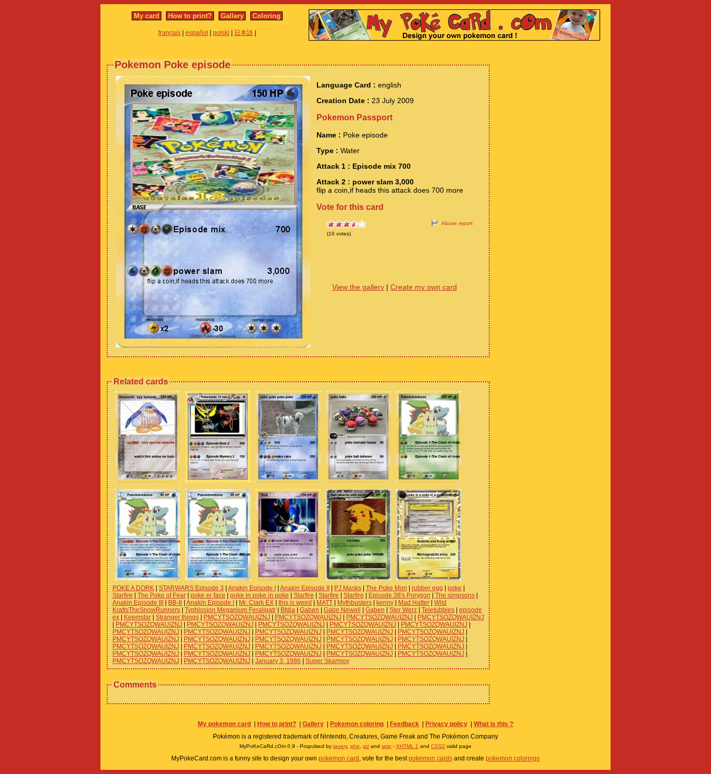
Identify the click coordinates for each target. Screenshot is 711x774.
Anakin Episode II (304, 588)
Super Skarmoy (327, 661)
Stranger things (177, 617)
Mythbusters (354, 602)
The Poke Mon (386, 588)
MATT (324, 602)
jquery (340, 746)
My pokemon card (224, 724)
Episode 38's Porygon (399, 595)
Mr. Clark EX (256, 602)
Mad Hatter (413, 602)
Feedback (404, 724)
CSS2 (438, 746)
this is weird (295, 602)
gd (366, 746)
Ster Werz (403, 610)
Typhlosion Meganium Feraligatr (230, 610)
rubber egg (427, 588)
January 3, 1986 (278, 661)
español (196, 32)
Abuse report (457, 223)
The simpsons (455, 595)
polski (221, 32)
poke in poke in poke (259, 595)
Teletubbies (438, 610)
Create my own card (423, 287)
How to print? (190, 16)
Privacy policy (446, 724)
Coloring (266, 16)
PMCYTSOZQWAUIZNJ (237, 617)
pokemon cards (430, 758)
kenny (384, 602)
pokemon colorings (513, 758)
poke (455, 588)
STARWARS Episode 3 (191, 588)
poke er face (208, 595)
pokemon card (339, 758)
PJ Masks (347, 588)
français (169, 32)
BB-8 (175, 602)
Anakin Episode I (252, 588)
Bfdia (288, 610)
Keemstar (137, 617)
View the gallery (358, 287)
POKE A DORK (133, 588)
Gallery (232, 16)
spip (386, 746)
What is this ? (493, 724)
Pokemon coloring (357, 724)
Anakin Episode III (137, 602)
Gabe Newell (342, 610)
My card (146, 16)
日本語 (243, 32)
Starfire (122, 595)
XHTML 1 (407, 746)
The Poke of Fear (161, 595)
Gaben (309, 610)
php (355, 746)
